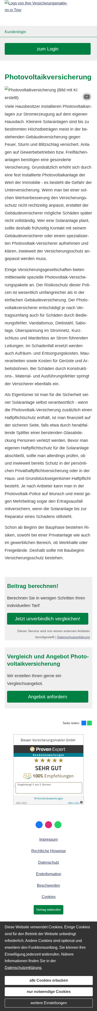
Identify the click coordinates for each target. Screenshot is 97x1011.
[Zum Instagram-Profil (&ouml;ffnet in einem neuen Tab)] (48, 824)
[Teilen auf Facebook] (83, 723)
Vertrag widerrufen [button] (48, 909)
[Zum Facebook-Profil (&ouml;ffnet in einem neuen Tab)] (39, 824)
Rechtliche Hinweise (48, 851)
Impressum (48, 839)
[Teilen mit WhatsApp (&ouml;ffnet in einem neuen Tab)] (89, 723)
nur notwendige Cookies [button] (49, 992)
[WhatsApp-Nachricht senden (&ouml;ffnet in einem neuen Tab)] (57, 824)
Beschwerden (48, 885)
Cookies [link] (49, 897)
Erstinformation (48, 874)
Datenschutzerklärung (73, 637)
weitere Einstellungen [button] (49, 1003)
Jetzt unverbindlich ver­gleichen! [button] (47, 618)
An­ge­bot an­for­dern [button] (47, 696)
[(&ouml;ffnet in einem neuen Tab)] (48, 803)
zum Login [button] (47, 48)
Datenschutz (48, 862)
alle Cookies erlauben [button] (48, 980)
